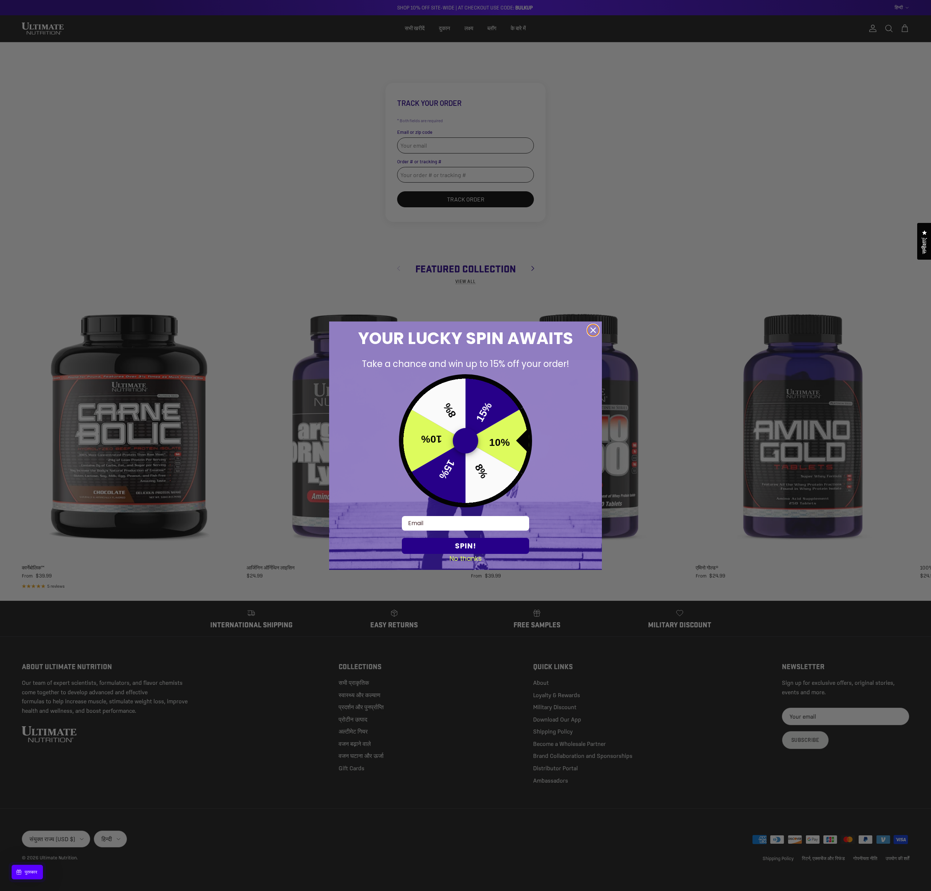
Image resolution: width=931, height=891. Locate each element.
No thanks (465, 558)
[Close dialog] (593, 330)
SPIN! (465, 546)
